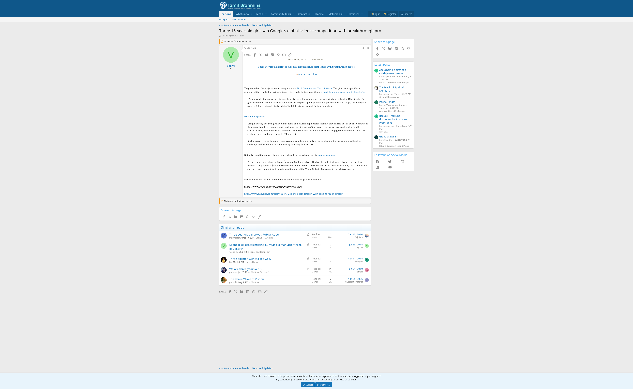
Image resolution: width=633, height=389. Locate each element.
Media (259, 13)
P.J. (230, 262)
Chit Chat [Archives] (265, 237)
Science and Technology (259, 252)
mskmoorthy (235, 237)
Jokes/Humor (253, 262)
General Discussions (389, 96)
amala (360, 271)
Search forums (239, 19)
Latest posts (382, 64)
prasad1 (233, 282)
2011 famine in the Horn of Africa (314, 88)
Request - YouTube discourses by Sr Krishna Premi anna (393, 119)
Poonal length (387, 101)
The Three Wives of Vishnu (246, 279)
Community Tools (281, 13)
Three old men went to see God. (250, 259)
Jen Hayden (304, 74)
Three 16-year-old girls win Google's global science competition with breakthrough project (306, 66)
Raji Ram (359, 237)
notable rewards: (326, 155)
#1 (368, 48)
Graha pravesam (388, 136)
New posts (224, 19)
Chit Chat (255, 282)
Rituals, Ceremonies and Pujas (394, 82)
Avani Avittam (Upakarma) (392, 110)
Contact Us (304, 13)
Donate (319, 13)
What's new (242, 13)
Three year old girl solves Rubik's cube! (254, 234)
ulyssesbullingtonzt (354, 281)
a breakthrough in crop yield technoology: (343, 92)
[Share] (363, 48)
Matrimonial (336, 13)
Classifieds (353, 13)
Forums (226, 13)
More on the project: (254, 116)
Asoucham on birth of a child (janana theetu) (392, 71)
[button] (251, 14)
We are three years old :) (245, 269)
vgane (225, 35)
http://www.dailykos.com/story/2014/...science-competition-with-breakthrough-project (293, 193)
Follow (314, 74)
